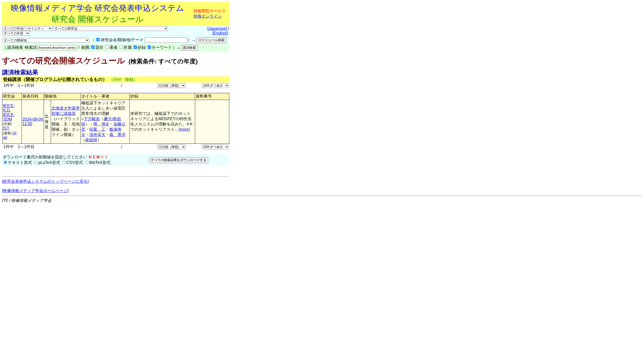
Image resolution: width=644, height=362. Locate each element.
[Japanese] (217, 28)
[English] (220, 33)
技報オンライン (207, 16)
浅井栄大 (97, 134)
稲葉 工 (97, 129)
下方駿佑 (92, 119)
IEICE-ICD (9, 108)
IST (6, 128)
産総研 (91, 140)
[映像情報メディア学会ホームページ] (35, 191)
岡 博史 (101, 124)
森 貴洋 (117, 134)
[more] (184, 129)
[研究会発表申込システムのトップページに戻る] (45, 181)
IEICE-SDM (9, 117)
